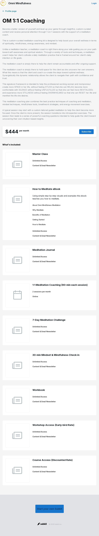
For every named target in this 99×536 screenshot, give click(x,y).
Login (94, 3)
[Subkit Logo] (42, 524)
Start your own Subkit (49, 508)
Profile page (11, 11)
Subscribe (86, 131)
